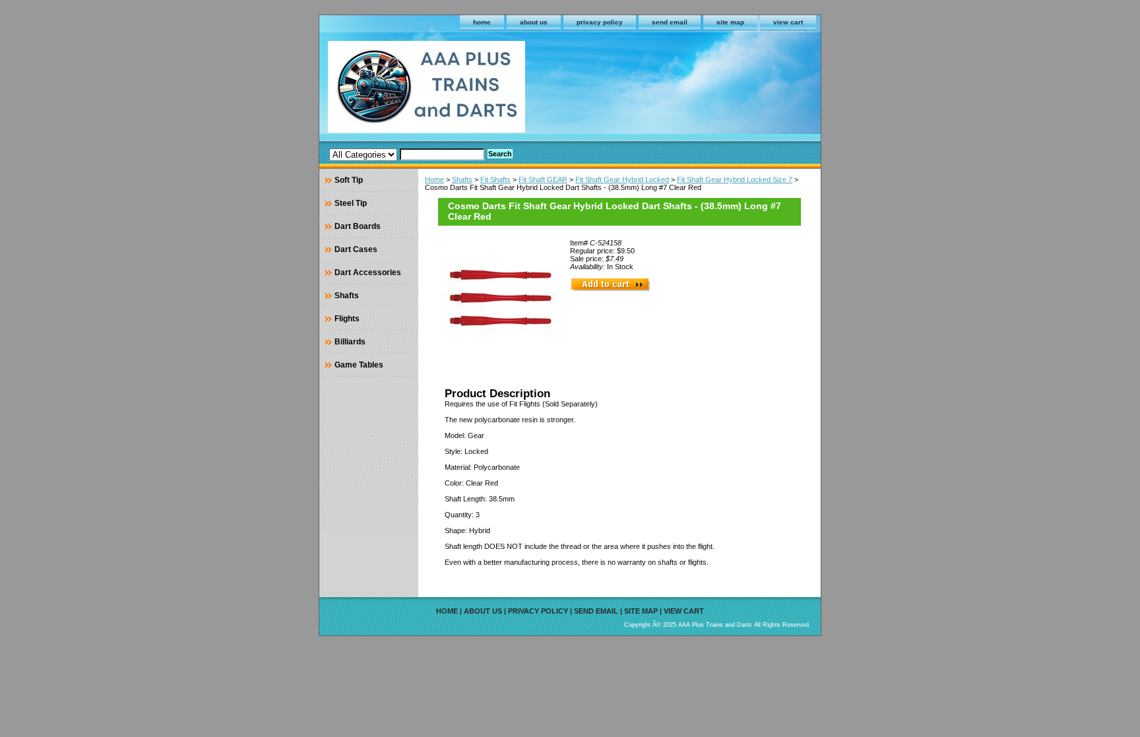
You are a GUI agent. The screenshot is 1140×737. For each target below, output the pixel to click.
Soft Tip (348, 180)
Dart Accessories (367, 272)
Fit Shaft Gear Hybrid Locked (622, 179)
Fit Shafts (495, 179)
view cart (788, 22)
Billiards (349, 341)
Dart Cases (355, 249)
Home (434, 179)
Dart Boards (357, 226)
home (482, 22)
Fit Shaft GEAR (543, 179)
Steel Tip (350, 203)
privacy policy (600, 22)
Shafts (462, 179)
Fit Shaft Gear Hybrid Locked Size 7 (734, 179)
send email (669, 22)
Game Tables (358, 364)
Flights (347, 318)
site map (730, 22)
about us (534, 22)
